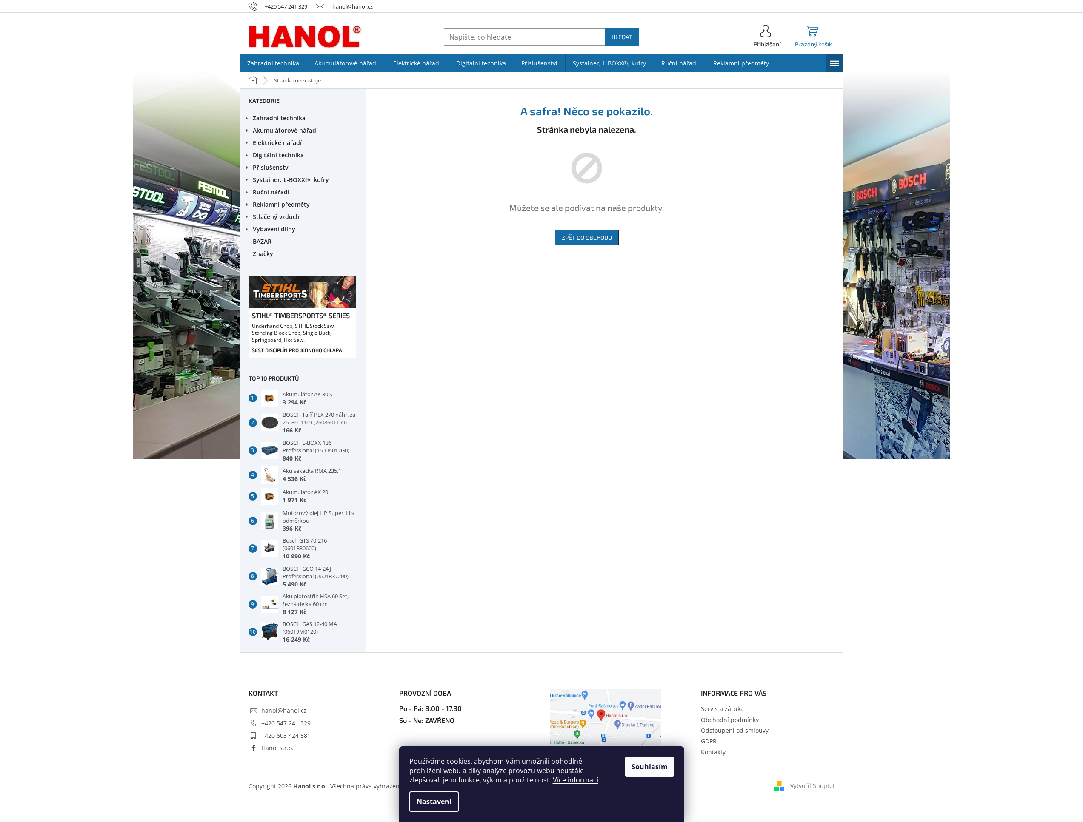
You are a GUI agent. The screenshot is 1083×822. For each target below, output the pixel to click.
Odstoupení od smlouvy (735, 730)
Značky (263, 254)
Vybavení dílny (274, 229)
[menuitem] (273, 63)
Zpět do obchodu (587, 237)
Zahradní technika (279, 118)
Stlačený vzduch (276, 217)
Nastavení (434, 801)
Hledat (622, 36)
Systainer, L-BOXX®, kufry (291, 180)
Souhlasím (650, 766)
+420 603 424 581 (286, 735)
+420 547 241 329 (286, 723)
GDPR (709, 741)
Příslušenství (271, 167)
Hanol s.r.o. (277, 748)
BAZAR (262, 241)
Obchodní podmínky (730, 720)
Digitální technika (278, 155)
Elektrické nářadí (277, 143)
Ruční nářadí (271, 192)
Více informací (575, 780)
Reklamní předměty (281, 204)
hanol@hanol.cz (284, 710)
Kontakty (713, 752)
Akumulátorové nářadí (285, 130)
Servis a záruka (722, 709)
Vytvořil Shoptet (812, 785)
